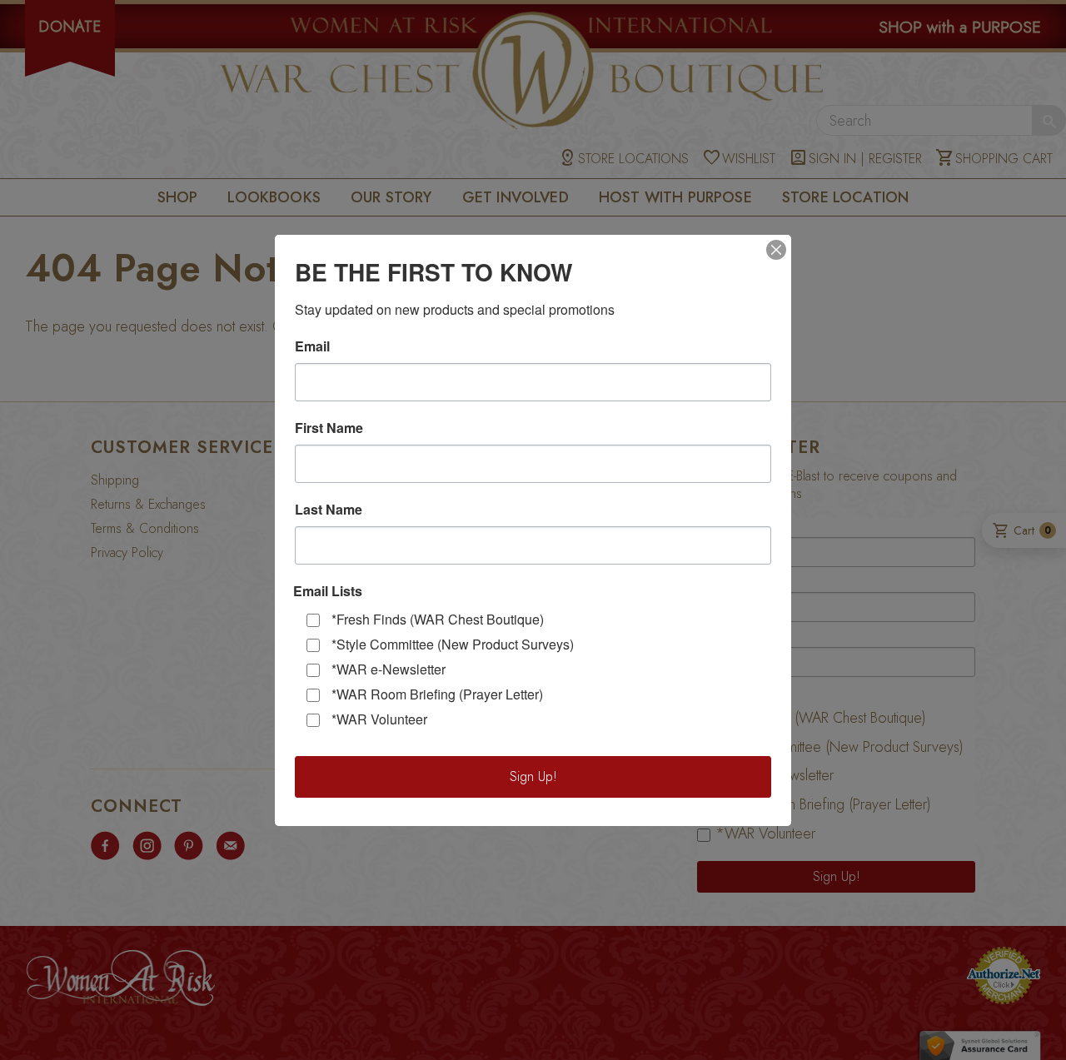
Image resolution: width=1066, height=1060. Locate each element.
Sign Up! (533, 776)
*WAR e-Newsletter (388, 669)
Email (312, 346)
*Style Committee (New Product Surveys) (452, 644)
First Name (329, 428)
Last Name (328, 509)
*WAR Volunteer (379, 719)
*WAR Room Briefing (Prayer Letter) (437, 694)
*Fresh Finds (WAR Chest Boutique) (437, 619)
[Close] (776, 250)
